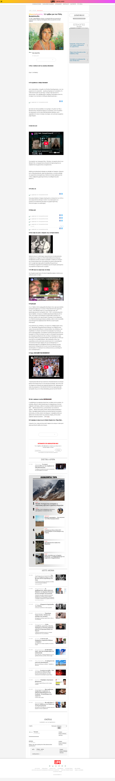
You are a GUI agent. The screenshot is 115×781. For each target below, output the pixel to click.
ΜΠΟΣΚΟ (31, 741)
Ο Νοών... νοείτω (40, 749)
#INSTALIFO (66, 4)
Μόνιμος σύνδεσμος (62, 733)
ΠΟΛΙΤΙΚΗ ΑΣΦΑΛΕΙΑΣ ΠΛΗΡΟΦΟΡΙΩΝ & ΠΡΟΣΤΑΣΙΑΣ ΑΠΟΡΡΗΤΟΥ (45, 770)
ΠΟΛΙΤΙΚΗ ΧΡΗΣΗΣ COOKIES (67, 770)
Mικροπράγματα (40, 10)
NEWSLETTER (53, 768)
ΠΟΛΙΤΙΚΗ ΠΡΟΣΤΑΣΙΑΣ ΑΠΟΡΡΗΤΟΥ (51, 452)
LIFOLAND (60, 1)
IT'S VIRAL (80, 4)
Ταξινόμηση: (54, 726)
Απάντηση (60, 735)
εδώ (48, 416)
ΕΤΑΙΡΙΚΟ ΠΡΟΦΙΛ (69, 768)
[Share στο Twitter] (62, 101)
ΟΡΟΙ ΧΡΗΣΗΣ (40, 452)
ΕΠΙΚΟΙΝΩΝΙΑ (45, 768)
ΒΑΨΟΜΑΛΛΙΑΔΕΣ (47, 399)
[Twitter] (62, 48)
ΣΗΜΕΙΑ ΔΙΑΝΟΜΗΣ (79, 770)
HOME (30, 10)
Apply (59, 728)
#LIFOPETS (73, 4)
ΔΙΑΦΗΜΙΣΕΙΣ (60, 768)
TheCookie (36, 731)
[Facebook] (60, 48)
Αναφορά (60, 741)
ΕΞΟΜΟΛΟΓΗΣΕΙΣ (36, 4)
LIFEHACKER (58, 4)
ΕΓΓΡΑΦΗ (58, 450)
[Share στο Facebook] (60, 101)
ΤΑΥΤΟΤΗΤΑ (37, 768)
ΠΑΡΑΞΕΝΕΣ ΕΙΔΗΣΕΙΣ (48, 4)
